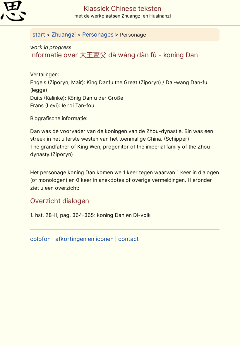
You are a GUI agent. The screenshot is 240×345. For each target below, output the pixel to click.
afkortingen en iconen (84, 238)
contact (128, 238)
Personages (98, 34)
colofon (40, 238)
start (38, 34)
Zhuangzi (64, 34)
